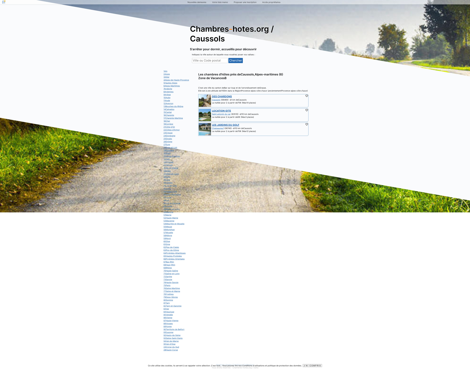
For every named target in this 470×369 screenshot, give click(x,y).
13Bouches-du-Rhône (173, 106)
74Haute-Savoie (171, 282)
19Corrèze (168, 124)
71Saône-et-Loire (171, 273)
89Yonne (168, 326)
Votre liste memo (220, 2)
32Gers (167, 159)
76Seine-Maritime (172, 288)
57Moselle (168, 232)
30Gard (167, 153)
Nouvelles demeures (197, 2)
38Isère (167, 177)
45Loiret (167, 197)
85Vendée (168, 314)
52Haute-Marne (171, 218)
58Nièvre (168, 235)
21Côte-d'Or (169, 127)
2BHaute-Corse (171, 350)
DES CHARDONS (222, 96)
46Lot (166, 200)
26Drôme (168, 141)
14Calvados (169, 109)
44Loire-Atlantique (172, 194)
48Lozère (168, 206)
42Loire (167, 188)
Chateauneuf (218, 128)
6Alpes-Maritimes (172, 86)
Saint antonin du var (221, 114)
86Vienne (168, 317)
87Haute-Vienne (171, 320)
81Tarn (167, 303)
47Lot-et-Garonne (172, 203)
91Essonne (168, 332)
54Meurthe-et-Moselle (174, 224)
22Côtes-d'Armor (172, 130)
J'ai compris (312, 365)
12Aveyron (168, 103)
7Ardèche (168, 89)
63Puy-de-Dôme (171, 250)
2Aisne (167, 74)
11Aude (167, 100)
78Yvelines (169, 294)
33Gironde (168, 162)
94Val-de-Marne (171, 341)
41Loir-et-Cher (170, 185)
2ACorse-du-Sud (171, 347)
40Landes (168, 182)
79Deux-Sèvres (171, 297)
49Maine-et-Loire (172, 209)
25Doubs (168, 138)
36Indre (167, 171)
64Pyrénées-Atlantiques (175, 253)
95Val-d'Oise (169, 344)
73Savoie (168, 279)
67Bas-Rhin (169, 262)
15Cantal (168, 112)
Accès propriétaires (271, 2)
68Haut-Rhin (169, 265)
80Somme (168, 300)
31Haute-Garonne (172, 156)
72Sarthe (168, 276)
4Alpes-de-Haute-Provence (176, 80)
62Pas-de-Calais (171, 247)
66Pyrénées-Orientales (174, 259)
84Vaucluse (169, 312)
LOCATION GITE (221, 110)
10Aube (167, 97)
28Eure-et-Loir (170, 147)
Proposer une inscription (245, 2)
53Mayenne (169, 221)
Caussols (216, 100)
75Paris (167, 285)
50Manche (168, 212)
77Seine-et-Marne (172, 291)
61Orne (167, 244)
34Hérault (168, 165)
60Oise (167, 241)
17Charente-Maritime (173, 118)
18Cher (167, 121)
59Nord (167, 238)
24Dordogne (169, 135)
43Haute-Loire (170, 191)
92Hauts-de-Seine (172, 335)
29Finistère (169, 150)
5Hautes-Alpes (170, 83)
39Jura (167, 180)
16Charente (169, 115)
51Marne (167, 215)
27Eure (167, 144)
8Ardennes (168, 91)
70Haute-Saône (171, 270)
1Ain (165, 71)
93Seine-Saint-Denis (173, 338)
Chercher (235, 60)
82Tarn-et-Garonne (172, 306)
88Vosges (168, 323)
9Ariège (167, 94)
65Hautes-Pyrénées (173, 256)
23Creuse (168, 133)
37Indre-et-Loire (171, 174)
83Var (166, 309)
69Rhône (168, 268)
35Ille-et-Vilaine (171, 168)
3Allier (166, 77)
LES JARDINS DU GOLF (225, 124)
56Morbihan (169, 229)
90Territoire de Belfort (174, 329)
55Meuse (168, 226)
